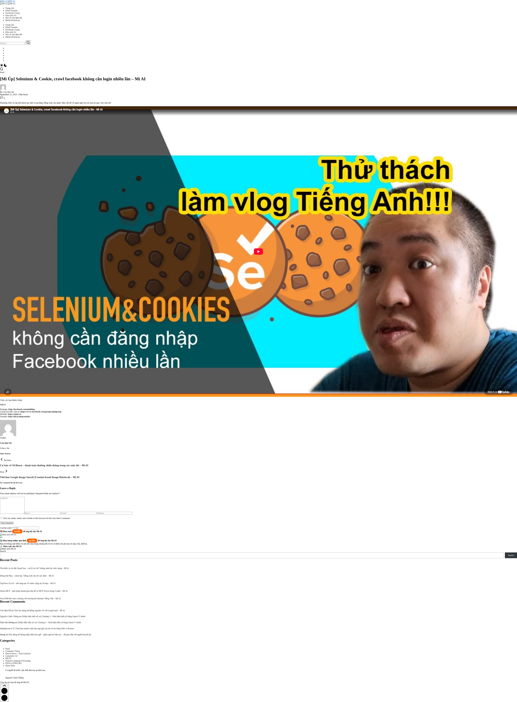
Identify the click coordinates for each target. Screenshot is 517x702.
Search (3, 551)
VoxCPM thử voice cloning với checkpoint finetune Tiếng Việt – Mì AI (30, 598)
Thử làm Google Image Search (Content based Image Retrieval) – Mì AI (39, 477)
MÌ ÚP (8, 658)
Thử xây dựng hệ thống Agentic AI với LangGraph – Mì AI (39, 610)
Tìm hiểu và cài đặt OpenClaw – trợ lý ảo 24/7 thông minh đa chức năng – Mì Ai (34, 568)
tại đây (17, 531)
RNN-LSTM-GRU (13, 663)
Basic (7, 649)
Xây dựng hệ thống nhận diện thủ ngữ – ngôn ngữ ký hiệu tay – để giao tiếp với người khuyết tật (49, 634)
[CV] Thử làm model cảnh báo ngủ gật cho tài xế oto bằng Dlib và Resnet (42, 628)
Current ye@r (6, 528)
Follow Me (4, 448)
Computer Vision (12, 651)
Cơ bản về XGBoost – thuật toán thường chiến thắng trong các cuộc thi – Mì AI (44, 465)
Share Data (10, 665)
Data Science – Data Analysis (18, 653)
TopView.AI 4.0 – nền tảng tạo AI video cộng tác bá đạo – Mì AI (27, 583)
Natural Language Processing (17, 661)
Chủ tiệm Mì (8, 92)
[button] (258, 65)
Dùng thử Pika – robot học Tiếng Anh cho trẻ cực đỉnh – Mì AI (27, 576)
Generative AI (11, 656)
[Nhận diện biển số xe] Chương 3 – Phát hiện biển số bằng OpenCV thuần (53, 616)
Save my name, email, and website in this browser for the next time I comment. (36, 518)
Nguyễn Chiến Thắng (9, 616)
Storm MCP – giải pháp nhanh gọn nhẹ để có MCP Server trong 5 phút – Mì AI (34, 591)
